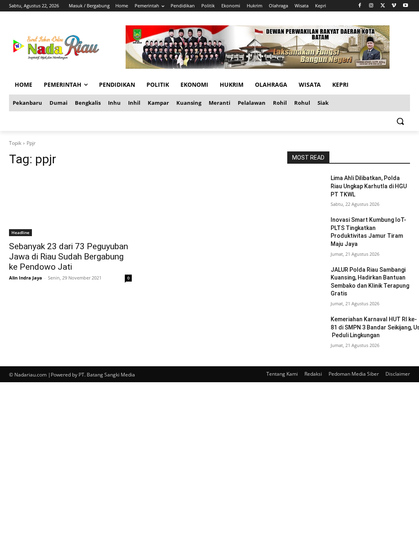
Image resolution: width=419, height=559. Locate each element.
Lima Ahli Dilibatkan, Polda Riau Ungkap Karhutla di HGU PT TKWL (369, 186)
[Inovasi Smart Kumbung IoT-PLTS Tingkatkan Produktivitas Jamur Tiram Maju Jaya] (305, 229)
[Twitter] (382, 6)
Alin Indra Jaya (25, 278)
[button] (400, 121)
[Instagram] (371, 6)
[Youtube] (405, 6)
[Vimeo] (394, 6)
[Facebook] (360, 6)
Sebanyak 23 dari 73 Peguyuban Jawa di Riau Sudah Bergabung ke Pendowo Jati (68, 256)
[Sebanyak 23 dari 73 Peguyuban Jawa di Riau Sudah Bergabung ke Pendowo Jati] (70, 205)
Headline (20, 232)
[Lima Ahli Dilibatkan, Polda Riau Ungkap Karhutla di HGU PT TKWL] (305, 187)
